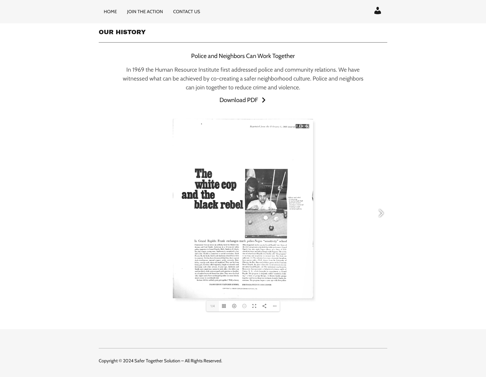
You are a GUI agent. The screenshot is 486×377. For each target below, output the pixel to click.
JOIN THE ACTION (145, 11)
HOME (110, 11)
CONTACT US (186, 11)
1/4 (212, 306)
